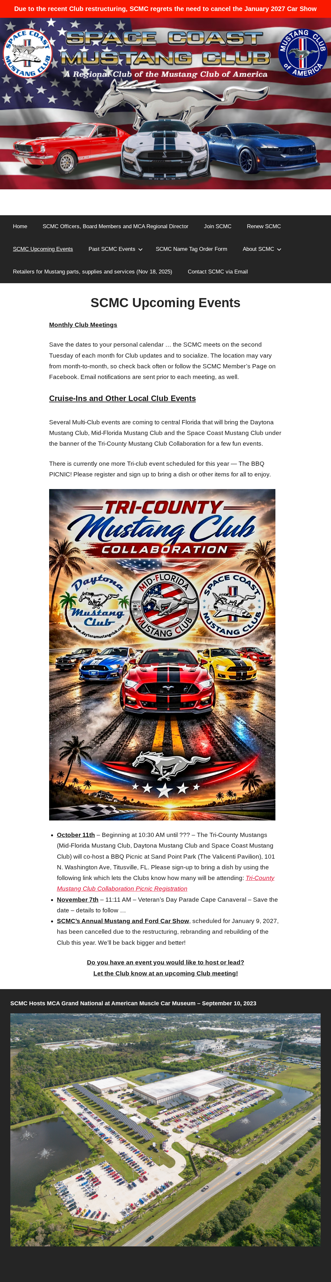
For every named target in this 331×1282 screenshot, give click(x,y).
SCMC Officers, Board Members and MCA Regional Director (115, 226)
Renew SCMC (264, 226)
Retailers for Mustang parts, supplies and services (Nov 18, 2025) (92, 272)
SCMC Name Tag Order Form (191, 249)
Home (20, 226)
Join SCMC (217, 226)
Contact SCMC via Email (218, 272)
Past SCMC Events (112, 249)
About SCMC (258, 249)
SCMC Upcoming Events (43, 249)
